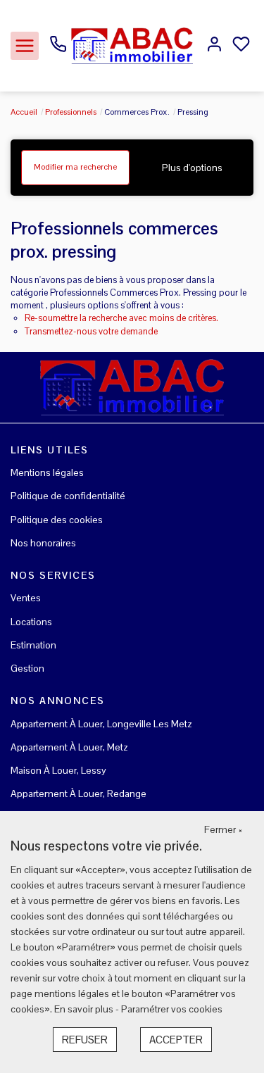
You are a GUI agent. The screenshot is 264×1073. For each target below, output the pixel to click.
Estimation (33, 645)
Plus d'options (192, 167)
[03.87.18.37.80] (58, 49)
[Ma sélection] (241, 45)
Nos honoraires (43, 542)
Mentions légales (47, 472)
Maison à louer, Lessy (58, 770)
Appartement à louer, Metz (69, 747)
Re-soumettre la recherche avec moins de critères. (121, 318)
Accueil (24, 112)
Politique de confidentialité (68, 495)
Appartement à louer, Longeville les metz (101, 723)
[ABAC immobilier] (132, 45)
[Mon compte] (214, 45)
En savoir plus (84, 1009)
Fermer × (223, 829)
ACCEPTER (176, 1039)
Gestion (27, 668)
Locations (31, 621)
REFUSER (85, 1039)
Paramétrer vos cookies (171, 1009)
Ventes (26, 597)
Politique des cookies (57, 519)
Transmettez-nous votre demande (91, 331)
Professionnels (70, 112)
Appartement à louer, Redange (78, 793)
